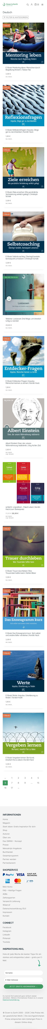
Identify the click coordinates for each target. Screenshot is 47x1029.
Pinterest (6, 938)
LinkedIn (6, 935)
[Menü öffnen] (42, 4)
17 (12, 788)
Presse (5, 845)
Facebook (7, 927)
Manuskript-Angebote (12, 848)
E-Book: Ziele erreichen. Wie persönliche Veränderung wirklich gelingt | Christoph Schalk (22, 194)
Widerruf (6, 905)
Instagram (7, 931)
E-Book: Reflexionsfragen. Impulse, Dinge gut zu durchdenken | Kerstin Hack (22, 131)
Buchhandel (8, 852)
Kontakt (6, 916)
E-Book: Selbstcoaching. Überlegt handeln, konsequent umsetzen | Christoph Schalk (23, 257)
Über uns (6, 837)
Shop (5, 830)
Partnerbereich (9, 863)
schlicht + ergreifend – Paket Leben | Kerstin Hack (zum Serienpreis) (23, 508)
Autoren (6, 834)
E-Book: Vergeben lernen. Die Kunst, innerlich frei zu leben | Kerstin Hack (20, 759)
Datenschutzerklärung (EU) (14, 908)
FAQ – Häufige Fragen (12, 890)
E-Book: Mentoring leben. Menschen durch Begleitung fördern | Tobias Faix (23, 69)
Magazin (6, 823)
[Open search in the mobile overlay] (28, 5)
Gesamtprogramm (10, 855)
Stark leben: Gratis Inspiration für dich (19, 826)
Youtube (6, 942)
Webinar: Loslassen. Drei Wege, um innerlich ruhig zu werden (23, 320)
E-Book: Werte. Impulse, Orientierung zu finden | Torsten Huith (22, 696)
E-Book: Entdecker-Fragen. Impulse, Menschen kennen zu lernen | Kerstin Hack (22, 382)
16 (5, 788)
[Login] (32, 4)
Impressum (7, 912)
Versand (11, 454)
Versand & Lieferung (11, 901)
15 (38, 783)
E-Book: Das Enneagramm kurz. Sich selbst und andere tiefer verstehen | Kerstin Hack (23, 634)
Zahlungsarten (9, 898)
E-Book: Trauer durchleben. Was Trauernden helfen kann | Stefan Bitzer (21, 572)
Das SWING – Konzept (12, 841)
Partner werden (9, 859)
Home (5, 819)
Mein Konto (7, 887)
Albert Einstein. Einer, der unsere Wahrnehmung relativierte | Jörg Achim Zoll (23, 444)
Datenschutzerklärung (11, 1000)
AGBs (5, 894)
